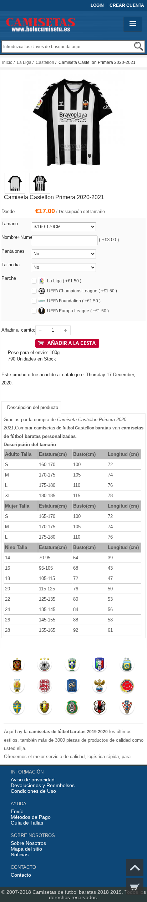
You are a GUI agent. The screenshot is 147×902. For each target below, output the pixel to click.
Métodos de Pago (31, 817)
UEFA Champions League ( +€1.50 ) (82, 290)
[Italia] (99, 666)
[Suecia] (17, 709)
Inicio (7, 62)
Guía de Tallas (27, 823)
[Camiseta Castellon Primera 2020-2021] (15, 175)
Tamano (9, 223)
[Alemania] (44, 666)
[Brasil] (72, 666)
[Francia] (72, 687)
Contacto (21, 875)
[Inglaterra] (44, 687)
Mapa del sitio (26, 849)
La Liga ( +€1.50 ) (64, 280)
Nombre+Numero (18, 237)
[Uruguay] (17, 687)
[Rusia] (99, 687)
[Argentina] (127, 666)
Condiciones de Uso (33, 791)
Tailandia (10, 264)
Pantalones (13, 251)
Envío (17, 811)
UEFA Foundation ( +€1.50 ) (74, 300)
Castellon (45, 62)
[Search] (138, 46)
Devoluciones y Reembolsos (43, 785)
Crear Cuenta (127, 5)
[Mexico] (72, 709)
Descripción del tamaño (82, 211)
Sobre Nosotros (28, 843)
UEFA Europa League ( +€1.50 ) (78, 310)
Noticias (20, 854)
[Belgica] (44, 709)
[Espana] (17, 666)
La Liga (24, 62)
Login (97, 5)
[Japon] (99, 709)
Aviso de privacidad (33, 779)
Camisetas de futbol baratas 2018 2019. (78, 892)
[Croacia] (127, 709)
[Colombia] (127, 687)
